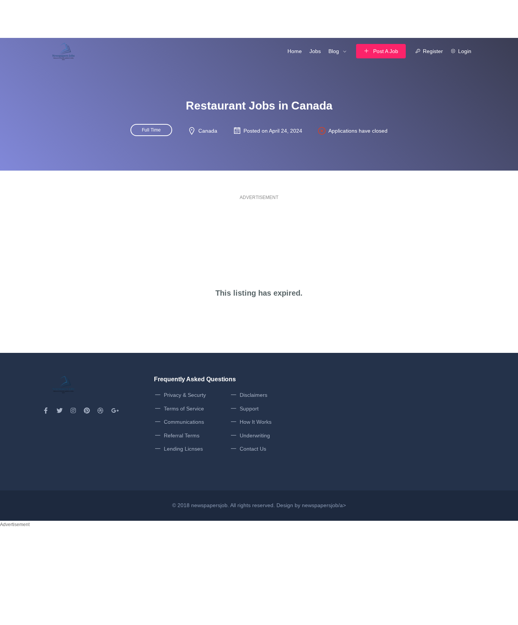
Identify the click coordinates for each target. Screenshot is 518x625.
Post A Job (385, 51)
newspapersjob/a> (324, 505)
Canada (207, 131)
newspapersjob (209, 505)
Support (249, 409)
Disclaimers (253, 395)
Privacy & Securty (185, 395)
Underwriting (255, 435)
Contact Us (253, 449)
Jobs (315, 51)
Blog (333, 51)
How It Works (256, 422)
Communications (184, 422)
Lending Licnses (183, 449)
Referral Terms (181, 435)
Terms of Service (184, 409)
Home (294, 51)
